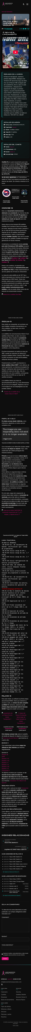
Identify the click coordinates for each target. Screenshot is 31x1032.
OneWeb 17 (5, 262)
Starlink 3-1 (5, 762)
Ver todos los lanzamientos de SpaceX (11, 895)
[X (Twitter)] (2, 984)
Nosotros (3, 1017)
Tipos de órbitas (6, 1006)
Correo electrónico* (7, 945)
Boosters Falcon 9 (21, 997)
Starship (18, 992)
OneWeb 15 (13, 260)
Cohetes (3, 994)
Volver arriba (15, 1025)
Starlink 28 (5, 754)
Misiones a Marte (6, 1009)
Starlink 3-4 (5, 764)
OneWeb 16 (20, 260)
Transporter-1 (9, 728)
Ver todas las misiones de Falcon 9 (11, 871)
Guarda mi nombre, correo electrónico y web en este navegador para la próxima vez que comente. (15, 954)
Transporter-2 (22, 728)
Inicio (3, 11)
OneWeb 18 (23, 258)
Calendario (9, 11)
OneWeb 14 (15, 258)
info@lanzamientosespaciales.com (11, 982)
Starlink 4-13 (5, 760)
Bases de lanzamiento (7, 999)
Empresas (4, 997)
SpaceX (14, 127)
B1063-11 (12, 151)
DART (3, 756)
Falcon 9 (12, 147)
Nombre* (4, 936)
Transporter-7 (6, 770)
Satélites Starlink (21, 994)
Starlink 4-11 (5, 758)
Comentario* (5, 917)
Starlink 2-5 (5, 768)
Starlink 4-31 (5, 766)
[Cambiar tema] (24, 4)
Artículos (3, 1011)
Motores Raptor (20, 999)
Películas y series (6, 1014)
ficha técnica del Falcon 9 (10, 738)
